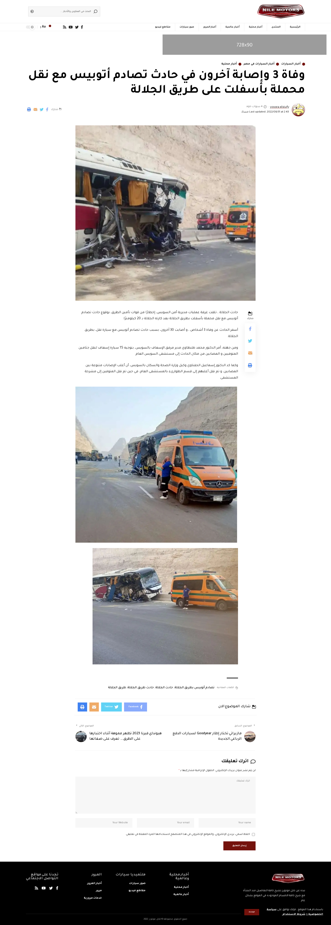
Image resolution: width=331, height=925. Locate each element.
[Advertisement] (172, 10)
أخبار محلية (229, 64)
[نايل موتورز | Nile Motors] (281, 11)
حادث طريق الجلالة (140, 687)
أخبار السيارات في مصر (259, 64)
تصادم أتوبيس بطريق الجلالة (195, 687)
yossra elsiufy (279, 106)
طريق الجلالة (117, 687)
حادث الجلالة (164, 687)
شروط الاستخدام (293, 914)
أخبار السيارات (291, 64)
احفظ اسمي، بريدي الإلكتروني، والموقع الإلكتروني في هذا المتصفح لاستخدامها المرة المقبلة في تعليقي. (187, 834)
